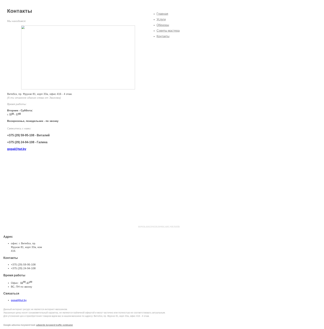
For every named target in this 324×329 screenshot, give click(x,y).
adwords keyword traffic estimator (54, 325)
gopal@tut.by (16, 149)
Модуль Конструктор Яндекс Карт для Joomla (159, 226)
